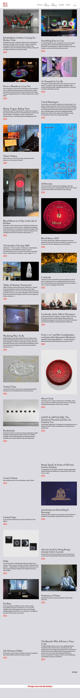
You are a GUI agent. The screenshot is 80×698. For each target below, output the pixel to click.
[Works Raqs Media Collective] (5, 5)
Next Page (74, 672)
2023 (43, 659)
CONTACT (68, 4)
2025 (43, 91)
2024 (43, 407)
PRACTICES (40, 4)
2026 (5, 52)
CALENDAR (61, 4)
